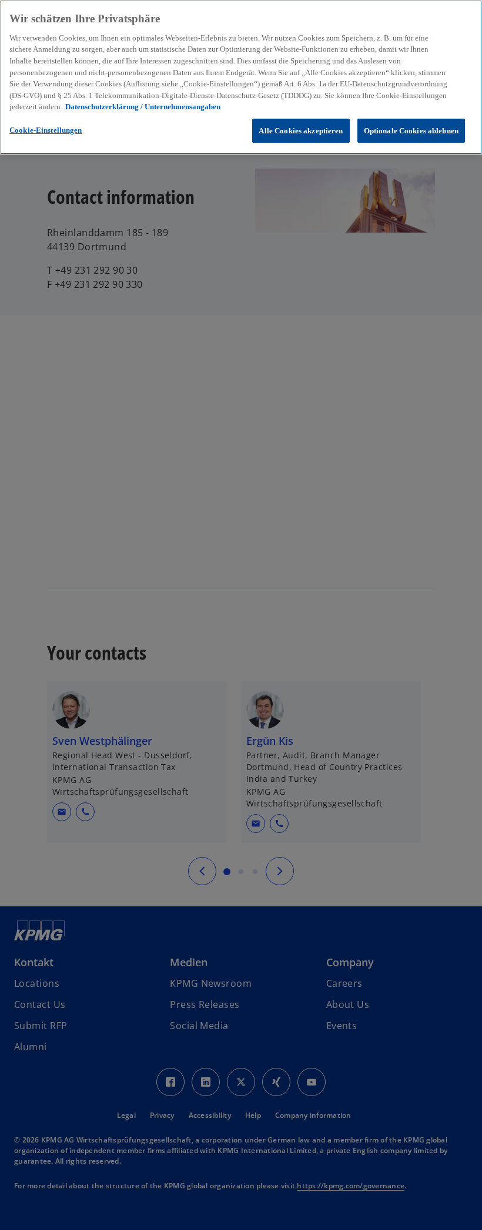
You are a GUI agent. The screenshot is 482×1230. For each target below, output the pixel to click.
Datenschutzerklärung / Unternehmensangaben (142, 106)
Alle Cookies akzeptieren (301, 130)
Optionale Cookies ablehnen (411, 130)
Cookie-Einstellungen (45, 130)
